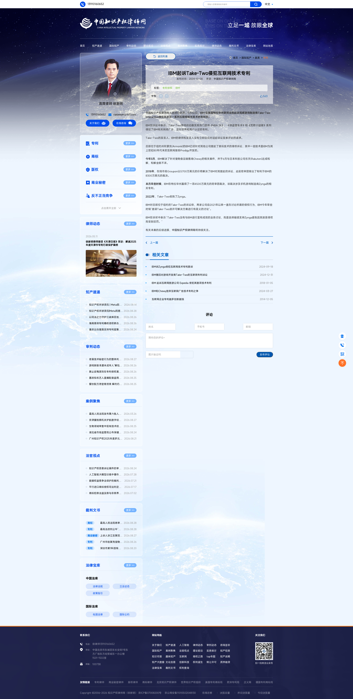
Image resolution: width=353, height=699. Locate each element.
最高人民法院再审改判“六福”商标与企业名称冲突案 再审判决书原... (118, 522)
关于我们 (94, 123)
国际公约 (124, 614)
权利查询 (184, 668)
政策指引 (98, 593)
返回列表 (163, 56)
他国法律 (98, 614)
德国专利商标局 (264, 682)
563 (265, 96)
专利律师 (99, 682)
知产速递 (97, 45)
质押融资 (225, 662)
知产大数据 (158, 662)
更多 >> (129, 143)
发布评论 (265, 354)
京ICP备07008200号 (149, 692)
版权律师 (133, 682)
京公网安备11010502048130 (180, 692)
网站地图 (268, 45)
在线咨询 (121, 123)
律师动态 (217, 45)
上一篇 (154, 242)
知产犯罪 (225, 650)
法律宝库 (251, 45)
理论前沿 (148, 45)
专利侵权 (167, 88)
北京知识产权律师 (166, 682)
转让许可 (211, 662)
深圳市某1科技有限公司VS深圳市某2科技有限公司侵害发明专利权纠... (118, 548)
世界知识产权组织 (191, 682)
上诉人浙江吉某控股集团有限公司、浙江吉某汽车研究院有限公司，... (118, 535)
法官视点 (165, 45)
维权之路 (198, 656)
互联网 (183, 656)
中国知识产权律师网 (225, 78)
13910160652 (95, 4)
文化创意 (171, 662)
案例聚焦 (183, 45)
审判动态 (131, 45)
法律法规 (98, 586)
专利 (265, 57)
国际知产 (114, 45)
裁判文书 (234, 45)
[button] (108, 274)
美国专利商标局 (214, 682)
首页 (82, 45)
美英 (257, 57)
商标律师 (147, 682)
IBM (178, 88)
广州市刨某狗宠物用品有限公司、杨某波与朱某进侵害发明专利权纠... (118, 541)
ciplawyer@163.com (124, 114)
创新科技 (184, 662)
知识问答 (157, 656)
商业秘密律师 (116, 682)
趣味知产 (171, 656)
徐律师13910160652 (103, 644)
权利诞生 (198, 662)
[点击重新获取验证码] (186, 354)
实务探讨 (200, 45)
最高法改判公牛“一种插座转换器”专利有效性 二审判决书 (118, 529)
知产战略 (225, 656)
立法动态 (124, 586)
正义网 (247, 682)
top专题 (211, 656)
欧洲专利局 (233, 682)
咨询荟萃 (225, 645)
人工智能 (184, 645)
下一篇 (264, 242)
